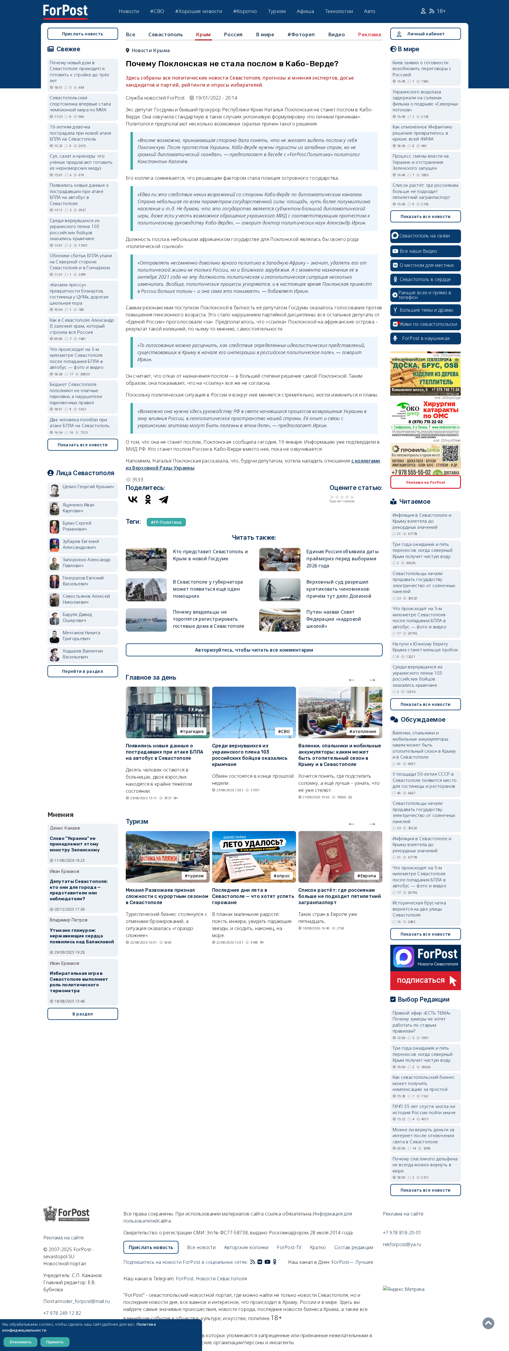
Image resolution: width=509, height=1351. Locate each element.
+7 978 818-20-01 (402, 1232)
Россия (233, 34)
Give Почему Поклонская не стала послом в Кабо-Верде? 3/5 (342, 497)
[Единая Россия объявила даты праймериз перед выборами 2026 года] (279, 550)
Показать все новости (83, 444)
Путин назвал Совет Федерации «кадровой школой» (333, 619)
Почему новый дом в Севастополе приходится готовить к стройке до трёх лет (79, 72)
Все (130, 34)
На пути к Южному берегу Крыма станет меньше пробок (425, 647)
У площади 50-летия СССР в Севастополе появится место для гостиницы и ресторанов (425, 780)
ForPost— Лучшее (352, 1262)
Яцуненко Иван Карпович (79, 508)
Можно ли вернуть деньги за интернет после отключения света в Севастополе (424, 1135)
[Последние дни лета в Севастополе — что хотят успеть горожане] (254, 834)
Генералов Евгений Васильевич (83, 581)
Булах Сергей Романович (77, 526)
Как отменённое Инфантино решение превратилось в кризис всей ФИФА (422, 133)
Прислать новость (82, 34)
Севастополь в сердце (425, 279)
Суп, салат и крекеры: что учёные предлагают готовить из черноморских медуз (81, 162)
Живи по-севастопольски (428, 324)
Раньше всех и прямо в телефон (424, 295)
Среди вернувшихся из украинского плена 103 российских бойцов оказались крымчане (249, 755)
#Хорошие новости (198, 11)
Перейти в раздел (82, 671)
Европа (368, 875)
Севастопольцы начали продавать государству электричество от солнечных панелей (424, 582)
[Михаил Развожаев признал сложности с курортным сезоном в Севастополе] (168, 834)
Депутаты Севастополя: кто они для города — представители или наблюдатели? (79, 890)
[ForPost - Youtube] (267, 1262)
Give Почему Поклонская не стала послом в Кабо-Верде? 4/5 (347, 497)
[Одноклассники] (148, 499)
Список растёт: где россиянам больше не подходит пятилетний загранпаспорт (339, 896)
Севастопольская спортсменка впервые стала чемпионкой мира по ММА (80, 104)
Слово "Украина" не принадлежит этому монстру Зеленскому (75, 844)
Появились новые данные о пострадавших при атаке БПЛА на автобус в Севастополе (165, 752)
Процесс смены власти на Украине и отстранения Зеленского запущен (421, 162)
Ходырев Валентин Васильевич (83, 654)
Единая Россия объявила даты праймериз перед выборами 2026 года (342, 558)
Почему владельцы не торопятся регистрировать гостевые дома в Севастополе (208, 619)
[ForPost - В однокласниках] (274, 1262)
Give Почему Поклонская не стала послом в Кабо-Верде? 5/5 (352, 497)
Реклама (369, 34)
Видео (336, 34)
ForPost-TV (289, 1247)
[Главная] (65, 8)
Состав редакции (354, 1247)
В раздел (82, 1014)
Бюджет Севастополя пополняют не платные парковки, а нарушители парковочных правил (76, 393)
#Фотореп (301, 34)
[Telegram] (163, 499)
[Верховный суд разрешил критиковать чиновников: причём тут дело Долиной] (279, 580)
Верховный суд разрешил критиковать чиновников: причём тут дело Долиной (338, 589)
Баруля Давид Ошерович (77, 617)
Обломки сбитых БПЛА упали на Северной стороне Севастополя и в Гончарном (81, 261)
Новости (129, 11)
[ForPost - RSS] (252, 1262)
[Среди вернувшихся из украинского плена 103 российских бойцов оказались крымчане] (254, 690)
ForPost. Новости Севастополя (211, 1278)
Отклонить (20, 1342)
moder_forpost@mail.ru (84, 1301)
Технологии (339, 11)
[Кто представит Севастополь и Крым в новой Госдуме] (146, 550)
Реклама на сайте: (403, 1213)
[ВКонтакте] (133, 499)
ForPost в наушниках (426, 338)
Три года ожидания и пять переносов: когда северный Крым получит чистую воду (423, 550)
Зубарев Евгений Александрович (81, 544)
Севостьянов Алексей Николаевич (86, 599)
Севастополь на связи (424, 235)
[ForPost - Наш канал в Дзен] (278, 1262)
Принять (55, 1342)
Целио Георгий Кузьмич (88, 486)
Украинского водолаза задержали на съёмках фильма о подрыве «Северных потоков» (425, 101)
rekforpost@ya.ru (402, 1244)
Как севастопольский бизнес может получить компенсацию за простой (424, 1083)
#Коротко (245, 11)
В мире (265, 34)
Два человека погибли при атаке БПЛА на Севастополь (80, 423)
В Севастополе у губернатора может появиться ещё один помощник (208, 589)
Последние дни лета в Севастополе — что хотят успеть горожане (253, 896)
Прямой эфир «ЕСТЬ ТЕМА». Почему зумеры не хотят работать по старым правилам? (422, 1022)
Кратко (318, 1247)
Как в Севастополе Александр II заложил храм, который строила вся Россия (82, 326)
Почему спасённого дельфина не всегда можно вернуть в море (425, 1165)
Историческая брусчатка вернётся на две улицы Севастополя (419, 909)
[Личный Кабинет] (424, 11)
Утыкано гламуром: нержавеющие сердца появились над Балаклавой (82, 936)
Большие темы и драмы (426, 310)
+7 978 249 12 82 (62, 1313)
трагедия (193, 731)
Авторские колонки (246, 1247)
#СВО (157, 11)
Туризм (277, 11)
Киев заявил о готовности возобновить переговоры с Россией (422, 68)
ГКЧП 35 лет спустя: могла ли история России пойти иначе (424, 1109)
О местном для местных (427, 265)
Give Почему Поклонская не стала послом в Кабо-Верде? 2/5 (337, 497)
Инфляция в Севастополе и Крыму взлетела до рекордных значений (422, 521)
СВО (285, 731)
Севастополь (165, 34)
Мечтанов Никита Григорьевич (81, 636)
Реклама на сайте (63, 1237)
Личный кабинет (426, 34)
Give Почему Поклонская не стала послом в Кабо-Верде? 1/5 (332, 497)
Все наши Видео (418, 251)
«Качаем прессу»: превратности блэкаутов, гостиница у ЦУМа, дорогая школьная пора (79, 294)
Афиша (305, 11)
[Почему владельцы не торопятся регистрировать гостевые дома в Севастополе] (146, 610)
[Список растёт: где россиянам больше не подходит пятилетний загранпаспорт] (340, 834)
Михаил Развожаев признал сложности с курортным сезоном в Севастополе (167, 896)
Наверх (489, 1323)
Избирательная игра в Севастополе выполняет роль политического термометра (79, 982)
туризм (196, 875)
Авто (369, 11)
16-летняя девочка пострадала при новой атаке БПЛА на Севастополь (81, 133)
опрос (283, 875)
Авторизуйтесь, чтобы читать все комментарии (254, 650)
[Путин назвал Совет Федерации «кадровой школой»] (279, 610)
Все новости (201, 1247)
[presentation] (351, 678)
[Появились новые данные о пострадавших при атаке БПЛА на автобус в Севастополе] (168, 690)
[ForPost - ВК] (259, 1262)
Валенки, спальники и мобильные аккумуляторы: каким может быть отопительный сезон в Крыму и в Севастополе (339, 755)
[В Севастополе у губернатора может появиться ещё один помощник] (146, 580)
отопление (364, 731)
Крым (203, 34)
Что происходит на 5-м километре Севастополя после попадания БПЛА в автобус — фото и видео (77, 358)
